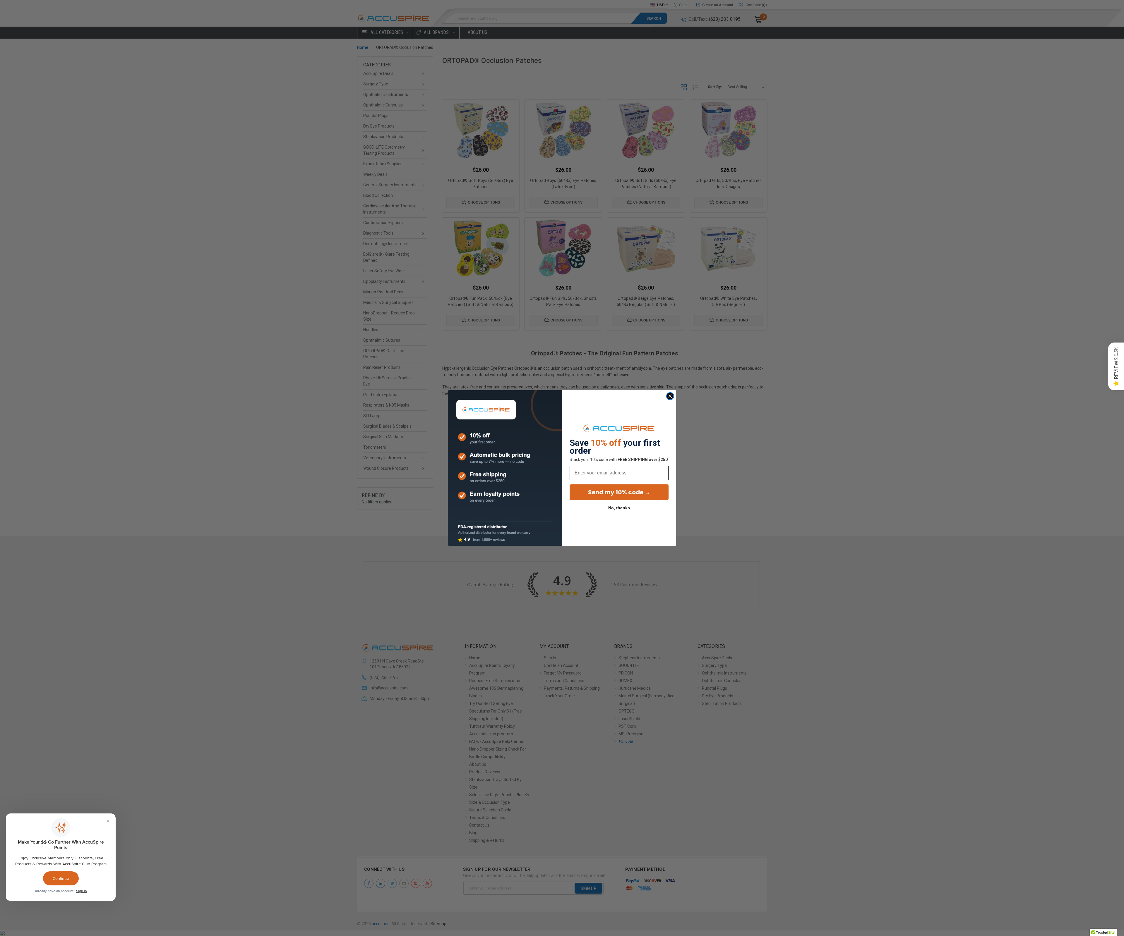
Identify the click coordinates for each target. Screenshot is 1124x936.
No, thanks (619, 507)
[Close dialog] (670, 396)
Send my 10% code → (619, 492)
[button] (1116, 366)
